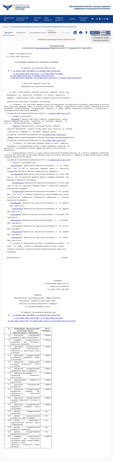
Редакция (51, 30)
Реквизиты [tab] (21, 33)
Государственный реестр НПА (22, 19)
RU (104, 19)
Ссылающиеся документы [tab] (40, 33)
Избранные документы (59, 19)
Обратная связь (37, 19)
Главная (6, 27)
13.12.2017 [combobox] (52, 33)
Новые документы (48, 19)
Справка (72, 19)
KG (97, 19)
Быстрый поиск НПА (9, 19)
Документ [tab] (8, 33)
